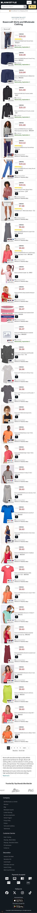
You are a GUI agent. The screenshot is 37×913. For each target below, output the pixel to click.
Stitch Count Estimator (9, 870)
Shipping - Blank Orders (10, 840)
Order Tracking (7, 837)
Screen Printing (7, 867)
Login (29, 2)
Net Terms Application (9, 815)
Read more (6, 776)
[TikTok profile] (30, 894)
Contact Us (6, 848)
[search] (25, 7)
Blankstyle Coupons (9, 810)
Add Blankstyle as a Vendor (10, 802)
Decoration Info (7, 859)
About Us (6, 804)
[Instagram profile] (22, 894)
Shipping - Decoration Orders (11, 843)
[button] (19, 2)
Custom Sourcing (8, 812)
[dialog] (2, 911)
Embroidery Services (9, 865)
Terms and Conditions (9, 826)
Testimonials (7, 829)
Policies (6, 823)
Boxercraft (7, 29)
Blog (5, 807)
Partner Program (8, 818)
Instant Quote (7, 862)
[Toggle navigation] (35, 2)
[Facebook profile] (6, 894)
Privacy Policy (7, 820)
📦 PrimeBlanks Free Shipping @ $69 (18, 11)
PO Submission (7, 845)
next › (24, 748)
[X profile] (14, 894)
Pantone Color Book (9, 856)
